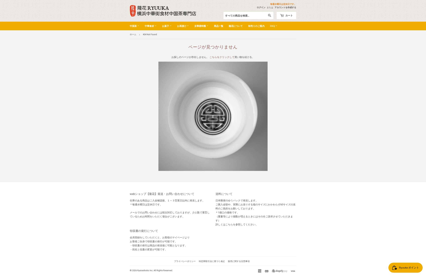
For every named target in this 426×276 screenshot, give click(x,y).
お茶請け (182, 25)
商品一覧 (218, 25)
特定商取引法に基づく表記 (212, 261)
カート (289, 15)
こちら (229, 224)
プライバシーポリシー (185, 261)
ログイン (261, 7)
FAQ (272, 25)
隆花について (236, 25)
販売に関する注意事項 (239, 261)
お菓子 (166, 25)
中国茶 (133, 25)
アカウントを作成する (285, 7)
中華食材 (150, 25)
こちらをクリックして (222, 57)
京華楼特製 (200, 25)
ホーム (133, 34)
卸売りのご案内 (256, 25)
